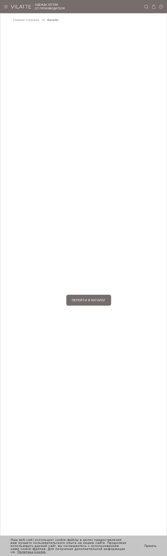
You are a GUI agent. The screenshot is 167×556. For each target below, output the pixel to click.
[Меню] (5, 6)
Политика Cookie (31, 552)
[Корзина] (153, 6)
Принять (150, 545)
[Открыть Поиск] (146, 6)
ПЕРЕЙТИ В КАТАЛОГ (89, 300)
